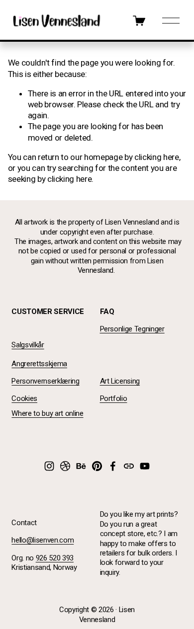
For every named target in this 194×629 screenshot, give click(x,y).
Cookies (24, 398)
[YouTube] (145, 466)
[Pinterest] (97, 466)
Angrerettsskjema (39, 363)
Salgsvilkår (27, 344)
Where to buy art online (47, 413)
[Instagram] (49, 466)
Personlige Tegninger (132, 328)
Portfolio (113, 398)
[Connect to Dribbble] (65, 466)
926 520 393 (55, 557)
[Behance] (81, 466)
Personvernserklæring (45, 381)
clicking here (156, 157)
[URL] (129, 466)
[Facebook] (113, 466)
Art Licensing (120, 381)
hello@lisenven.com (42, 540)
